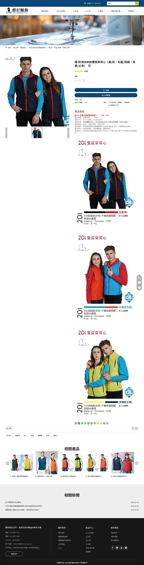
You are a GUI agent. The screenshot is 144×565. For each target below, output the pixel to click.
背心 (25, 435)
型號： (77, 100)
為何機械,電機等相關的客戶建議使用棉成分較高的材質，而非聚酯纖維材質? (32, 509)
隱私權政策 (115, 540)
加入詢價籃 (106, 95)
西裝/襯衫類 (90, 548)
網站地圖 (114, 536)
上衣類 (88, 536)
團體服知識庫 (63, 536)
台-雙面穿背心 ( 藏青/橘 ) (44, 476)
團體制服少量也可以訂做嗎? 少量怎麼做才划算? (22, 505)
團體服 (40, 435)
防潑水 (9, 435)
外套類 (88, 544)
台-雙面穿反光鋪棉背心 (68, 476)
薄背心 (55, 435)
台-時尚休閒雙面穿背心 (119, 476)
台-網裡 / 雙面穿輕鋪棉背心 (19, 476)
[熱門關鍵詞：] (137, 3)
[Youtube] (121, 548)
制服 (32, 435)
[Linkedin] (117, 548)
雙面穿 (17, 435)
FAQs (60, 548)
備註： (105, 102)
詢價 (107, 90)
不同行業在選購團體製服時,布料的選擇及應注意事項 (23, 501)
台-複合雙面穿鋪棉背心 (94, 476)
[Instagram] (126, 548)
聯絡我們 (14, 554)
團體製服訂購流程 (64, 540)
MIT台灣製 (90, 533)
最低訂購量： (79, 102)
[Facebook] (112, 548)
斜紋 (47, 435)
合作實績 (61, 544)
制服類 (88, 552)
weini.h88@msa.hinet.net (22, 544)
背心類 (88, 540)
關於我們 (61, 533)
